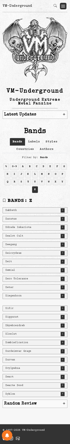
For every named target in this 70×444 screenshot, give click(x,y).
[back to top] (62, 416)
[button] (63, 6)
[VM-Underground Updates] (7, 435)
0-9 (14, 166)
